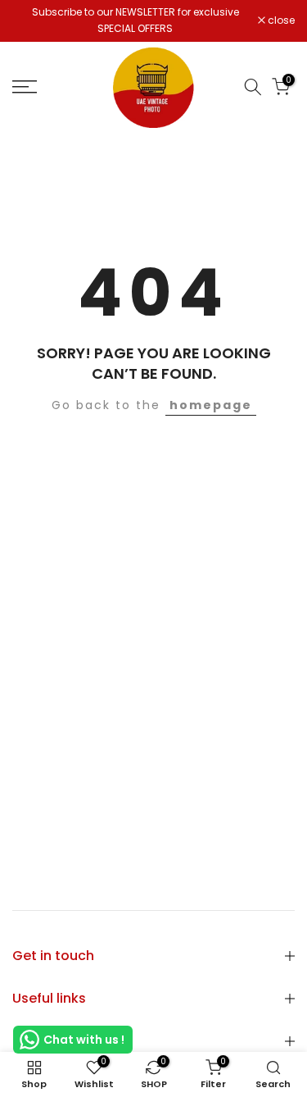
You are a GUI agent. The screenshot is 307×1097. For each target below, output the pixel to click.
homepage (210, 405)
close (280, 20)
